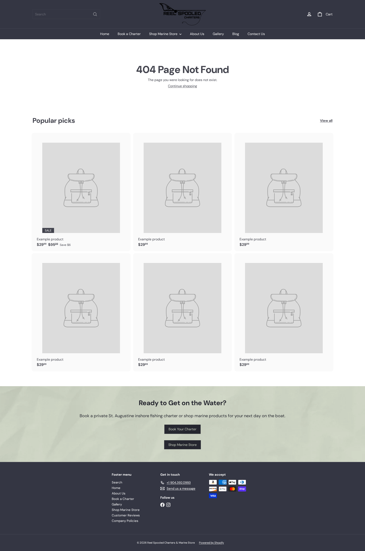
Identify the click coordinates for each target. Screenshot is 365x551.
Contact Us (256, 34)
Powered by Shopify (211, 542)
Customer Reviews (126, 515)
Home (104, 34)
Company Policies (125, 521)
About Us (197, 34)
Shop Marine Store (163, 34)
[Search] (95, 14)
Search (117, 482)
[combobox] (66, 14)
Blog (235, 34)
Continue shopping (182, 86)
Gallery (218, 34)
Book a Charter (129, 34)
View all (326, 121)
